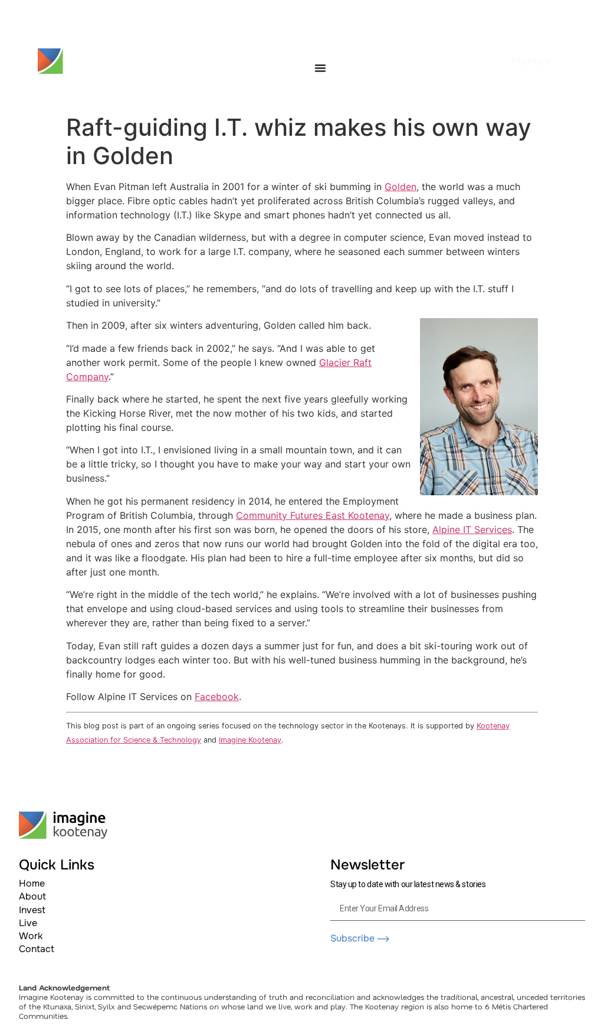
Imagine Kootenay (250, 739)
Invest (32, 909)
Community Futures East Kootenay (312, 515)
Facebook (217, 696)
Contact (36, 948)
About (32, 896)
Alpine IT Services (472, 529)
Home (32, 883)
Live (28, 922)
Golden (400, 186)
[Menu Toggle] (320, 68)
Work (30, 935)
